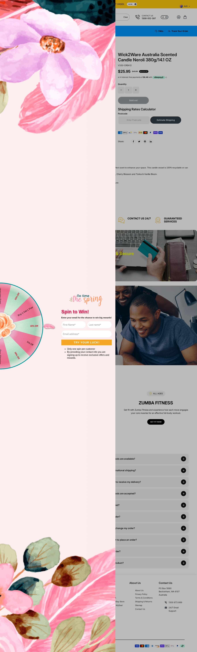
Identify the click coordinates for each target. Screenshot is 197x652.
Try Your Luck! (86, 342)
